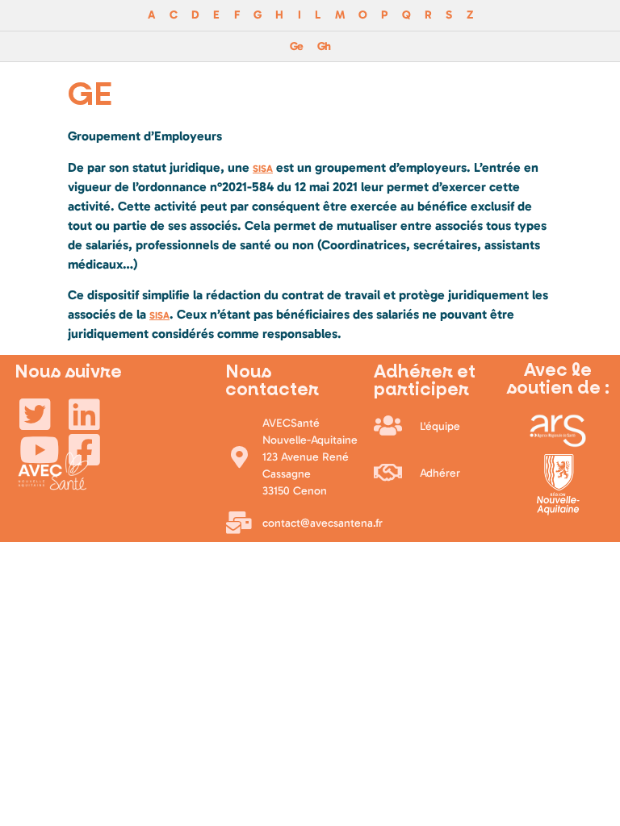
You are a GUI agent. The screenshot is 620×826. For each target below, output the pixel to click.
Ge (296, 46)
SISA (263, 168)
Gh (323, 46)
